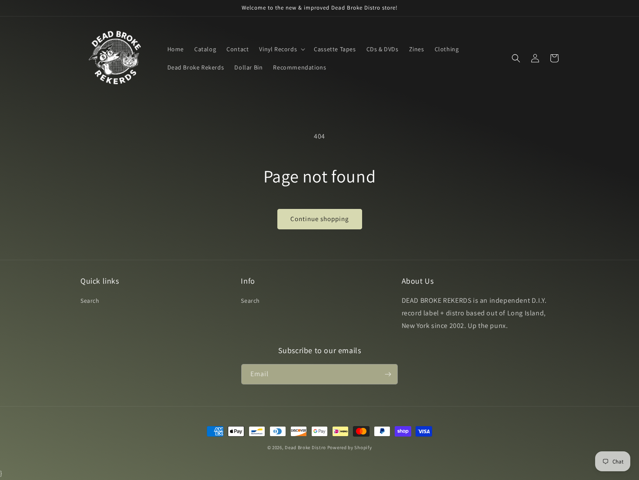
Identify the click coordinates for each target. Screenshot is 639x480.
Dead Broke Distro (305, 447)
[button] (281, 49)
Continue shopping (319, 219)
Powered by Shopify (349, 447)
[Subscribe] (387, 374)
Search (90, 301)
